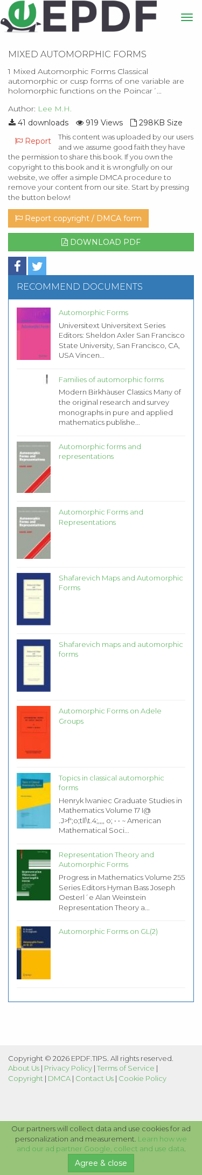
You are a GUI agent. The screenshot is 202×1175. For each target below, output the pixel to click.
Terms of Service (126, 1068)
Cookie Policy (142, 1078)
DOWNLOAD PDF (104, 242)
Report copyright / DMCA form (82, 218)
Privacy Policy (68, 1068)
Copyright (25, 1078)
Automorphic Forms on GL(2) (108, 931)
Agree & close (101, 1163)
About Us (23, 1068)
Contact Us (94, 1078)
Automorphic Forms (93, 312)
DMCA (59, 1078)
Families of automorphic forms (111, 379)
